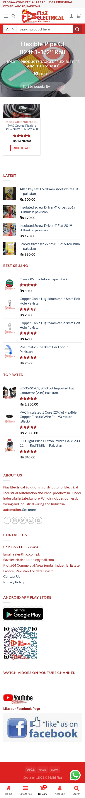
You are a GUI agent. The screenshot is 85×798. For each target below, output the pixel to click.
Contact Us (11, 576)
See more (29, 509)
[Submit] (77, 29)
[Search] (13, 16)
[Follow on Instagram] (15, 520)
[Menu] (5, 16)
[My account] (71, 16)
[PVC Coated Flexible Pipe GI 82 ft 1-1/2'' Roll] (21, 111)
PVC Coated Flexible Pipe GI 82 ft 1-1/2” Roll (22, 127)
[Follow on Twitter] (23, 520)
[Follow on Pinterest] (38, 520)
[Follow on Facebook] (7, 520)
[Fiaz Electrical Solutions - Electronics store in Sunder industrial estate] (43, 15)
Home (10, 61)
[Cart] (79, 16)
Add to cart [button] (22, 147)
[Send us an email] (30, 520)
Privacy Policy (13, 582)
